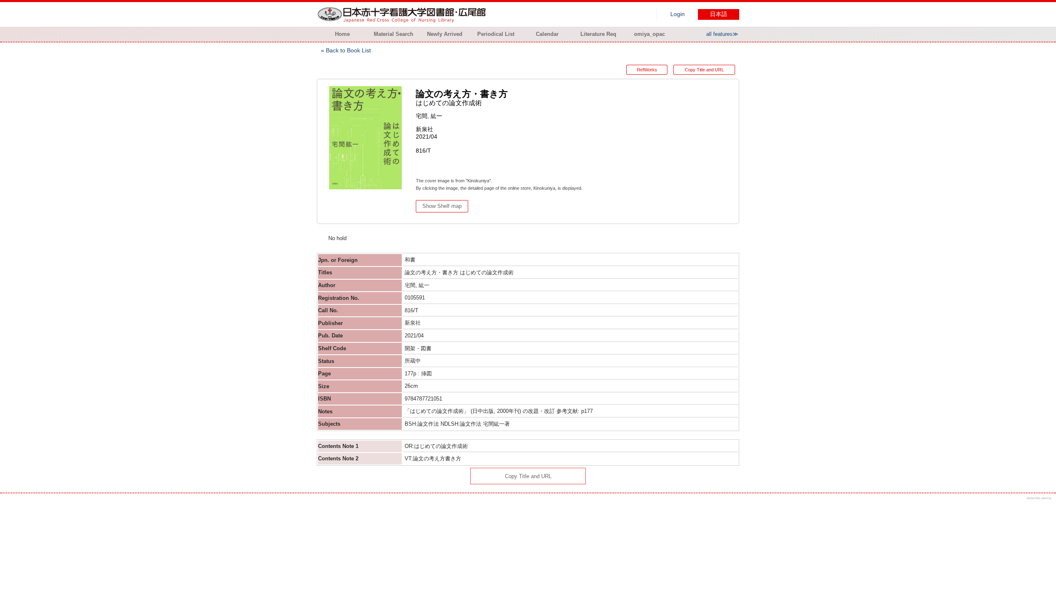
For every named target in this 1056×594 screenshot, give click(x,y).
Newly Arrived (444, 34)
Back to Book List (348, 50)
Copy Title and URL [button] (704, 69)
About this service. (1039, 498)
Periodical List (495, 34)
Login (677, 14)
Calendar (547, 34)
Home (342, 34)
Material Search (393, 34)
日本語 (718, 14)
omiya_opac (649, 34)
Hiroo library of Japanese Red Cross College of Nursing (403, 14)
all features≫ (722, 34)
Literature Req (598, 34)
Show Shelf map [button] (442, 206)
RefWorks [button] (647, 69)
